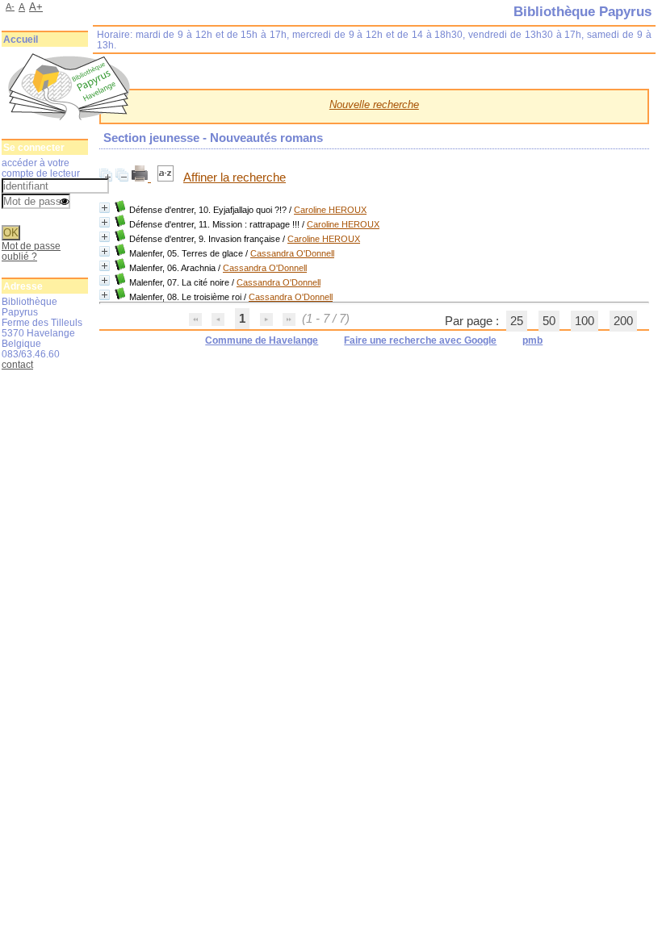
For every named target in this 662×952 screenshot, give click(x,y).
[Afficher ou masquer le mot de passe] (64, 202)
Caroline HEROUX (330, 210)
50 (549, 321)
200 (623, 321)
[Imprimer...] (141, 177)
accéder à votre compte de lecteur (41, 167)
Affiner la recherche (234, 177)
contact (17, 364)
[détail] (104, 208)
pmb (532, 340)
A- (10, 6)
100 (584, 321)
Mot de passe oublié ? (31, 250)
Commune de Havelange (261, 340)
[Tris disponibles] (167, 177)
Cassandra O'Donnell (292, 253)
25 (516, 321)
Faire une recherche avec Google (420, 340)
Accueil (20, 39)
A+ (36, 7)
